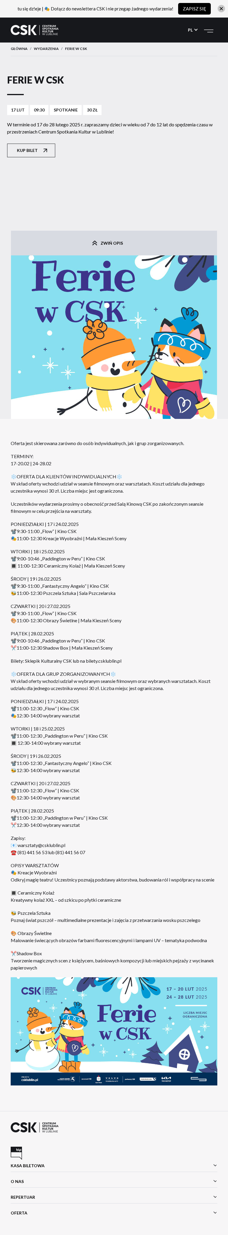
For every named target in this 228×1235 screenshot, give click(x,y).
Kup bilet (27, 150)
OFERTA (19, 1212)
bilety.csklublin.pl (103, 661)
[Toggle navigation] (208, 30)
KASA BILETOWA (28, 1165)
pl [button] (191, 29)
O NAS (17, 1181)
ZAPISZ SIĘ (194, 8)
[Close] (221, 8)
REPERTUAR (23, 1197)
